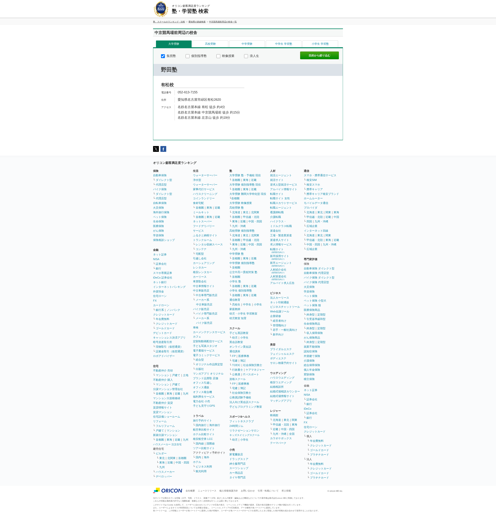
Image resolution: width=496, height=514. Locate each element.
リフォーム (160, 421)
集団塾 (171, 56)
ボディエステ (278, 358)
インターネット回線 (316, 230)
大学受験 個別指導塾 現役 (245, 184)
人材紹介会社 (278, 271)
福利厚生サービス (204, 396)
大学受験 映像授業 (240, 203)
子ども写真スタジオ (205, 345)
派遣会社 (275, 230)
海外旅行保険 (161, 212)
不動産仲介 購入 (163, 379)
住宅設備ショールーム (166, 416)
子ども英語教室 (238, 332)
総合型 (200, 359)
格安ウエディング (281, 382)
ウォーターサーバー (205, 175)
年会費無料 (162, 319)
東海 (169, 393)
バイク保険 (160, 189)
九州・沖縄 (239, 226)
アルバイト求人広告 (282, 283)
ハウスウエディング (282, 377)
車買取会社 (200, 281)
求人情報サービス (281, 244)
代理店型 (161, 184)
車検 (195, 327)
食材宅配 (198, 203)
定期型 (321, 314)
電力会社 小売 (201, 401)
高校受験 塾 (236, 207)
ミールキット (201, 212)
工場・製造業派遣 (281, 235)
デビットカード (162, 332)
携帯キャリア (315, 189)
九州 (185, 393)
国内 (198, 457)
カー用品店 (236, 472)
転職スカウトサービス (283, 203)
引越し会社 (200, 258)
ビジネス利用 (204, 466)
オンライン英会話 (240, 346)
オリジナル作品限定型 (209, 364)
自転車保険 (160, 203)
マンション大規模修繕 (166, 398)
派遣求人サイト (279, 240)
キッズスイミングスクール (244, 435)
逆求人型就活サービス (283, 184)
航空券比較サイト (204, 429)
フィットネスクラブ (241, 421)
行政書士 (237, 369)
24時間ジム (236, 425)
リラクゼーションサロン (244, 430)
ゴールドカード (165, 328)
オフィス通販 (201, 387)
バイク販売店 (201, 309)
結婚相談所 (277, 386)
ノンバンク (173, 309)
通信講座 (234, 351)
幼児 (235, 337)
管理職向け (279, 325)
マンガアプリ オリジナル (208, 373)
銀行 (158, 268)
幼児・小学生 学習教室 (243, 313)
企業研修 (275, 316)
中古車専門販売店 (206, 295)
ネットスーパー (202, 221)
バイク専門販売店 (206, 313)
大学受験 (173, 43)
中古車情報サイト (204, 286)
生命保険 (158, 221)
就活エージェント (281, 175)
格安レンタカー (202, 272)
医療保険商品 (312, 309)
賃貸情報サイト (162, 407)
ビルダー (161, 453)
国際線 (211, 443)
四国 (309, 221)
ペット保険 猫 (312, 305)
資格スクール (237, 379)
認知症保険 (310, 351)
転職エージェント (281, 207)
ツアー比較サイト (204, 448)
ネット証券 (160, 254)
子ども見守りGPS (204, 405)
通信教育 (234, 299)
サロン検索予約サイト (283, 362)
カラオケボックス (281, 438)
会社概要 (190, 490)
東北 (162, 458)
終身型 (311, 314)
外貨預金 (158, 291)
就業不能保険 (312, 346)
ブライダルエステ (281, 349)
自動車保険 (160, 175)
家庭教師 (234, 309)
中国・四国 (182, 462)
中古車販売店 (201, 290)
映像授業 (227, 56)
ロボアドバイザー (164, 356)
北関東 (171, 458)
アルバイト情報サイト (283, 189)
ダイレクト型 (164, 179)
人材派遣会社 (278, 277)
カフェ (197, 336)
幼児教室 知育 (237, 318)
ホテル (197, 461)
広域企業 (312, 226)
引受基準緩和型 (316, 319)
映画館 (274, 415)
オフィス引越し (202, 382)
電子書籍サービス (204, 350)
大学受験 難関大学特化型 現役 (247, 193)
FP (234, 356)
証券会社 (161, 263)
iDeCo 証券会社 (162, 277)
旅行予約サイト (202, 420)
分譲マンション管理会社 (168, 389)
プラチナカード (319, 454)
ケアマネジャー (255, 369)
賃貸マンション (162, 412)
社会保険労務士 (252, 365)
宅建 (235, 360)
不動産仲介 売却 (163, 370)
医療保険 (158, 226)
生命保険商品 (312, 323)
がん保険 (158, 230)
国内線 (200, 443)
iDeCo (307, 408)
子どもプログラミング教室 (245, 406)
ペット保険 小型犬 (315, 300)
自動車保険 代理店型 (316, 272)
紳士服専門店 (237, 463)
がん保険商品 (312, 337)
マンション (162, 375)
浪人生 (254, 56)
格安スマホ (313, 184)
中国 (336, 216)
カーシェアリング (204, 263)
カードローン (161, 305)
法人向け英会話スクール (244, 402)
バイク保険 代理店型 (316, 282)
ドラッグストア (238, 459)
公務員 (236, 374)
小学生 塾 (235, 281)
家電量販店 (236, 454)
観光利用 (201, 471)
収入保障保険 (315, 332)
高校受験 (210, 43)
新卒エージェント (281, 264)
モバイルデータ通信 (316, 203)
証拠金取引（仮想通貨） (171, 351)
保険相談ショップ (164, 240)
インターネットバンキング (169, 286)
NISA (156, 259)
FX (155, 300)
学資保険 (158, 235)
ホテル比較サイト (204, 434)
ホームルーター (313, 198)
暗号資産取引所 (162, 342)
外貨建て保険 (312, 356)
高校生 (236, 304)
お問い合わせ (248, 490)
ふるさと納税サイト (205, 235)
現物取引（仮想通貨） (169, 346)
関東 (294, 419)
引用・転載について (268, 490)
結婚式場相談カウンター (285, 391)
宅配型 (200, 253)
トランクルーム (202, 240)
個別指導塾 (198, 56)
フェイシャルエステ (282, 353)
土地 (185, 375)
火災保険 (158, 207)
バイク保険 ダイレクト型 (319, 277)
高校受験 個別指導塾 (242, 230)
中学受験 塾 (236, 253)
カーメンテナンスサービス (209, 332)
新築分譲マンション (165, 435)
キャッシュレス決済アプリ (169, 337)
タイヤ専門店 (237, 477)
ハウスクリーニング (205, 193)
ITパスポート (251, 374)
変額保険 (309, 374)
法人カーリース (279, 297)
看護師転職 (277, 212)
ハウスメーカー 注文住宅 (167, 444)
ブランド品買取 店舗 (205, 378)
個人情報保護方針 (228, 490)
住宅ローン (160, 295)
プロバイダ (310, 207)
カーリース (200, 276)
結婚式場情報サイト (282, 396)
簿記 (243, 360)
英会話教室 (236, 342)
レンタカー (200, 267)
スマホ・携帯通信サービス (320, 175)
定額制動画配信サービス (208, 341)
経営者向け (279, 320)
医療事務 (243, 356)
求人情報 (286, 490)
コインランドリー (204, 198)
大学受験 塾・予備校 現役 (245, 175)
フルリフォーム (165, 425)
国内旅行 (201, 425)
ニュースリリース (207, 490)
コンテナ (201, 249)
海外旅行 (214, 425)
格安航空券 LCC (203, 438)
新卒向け (278, 334)
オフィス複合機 (202, 392)
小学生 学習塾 (320, 43)
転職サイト (277, 193)
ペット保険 (160, 216)
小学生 (258, 304)
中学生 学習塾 (283, 43)
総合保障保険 (312, 365)
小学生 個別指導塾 (240, 290)
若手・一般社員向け (285, 329)
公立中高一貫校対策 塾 (243, 272)
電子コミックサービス (206, 355)
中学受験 (247, 43)
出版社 (200, 368)
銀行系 (160, 309)
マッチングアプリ (281, 400)
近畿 (177, 393)
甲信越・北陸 (251, 216)
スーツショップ (238, 468)
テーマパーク (278, 442)
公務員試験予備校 (240, 397)
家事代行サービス (204, 189)
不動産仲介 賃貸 (163, 402)
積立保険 (309, 379)
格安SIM (312, 179)
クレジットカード (164, 314)
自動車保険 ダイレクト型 (319, 268)
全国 (291, 433)
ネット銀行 (160, 282)
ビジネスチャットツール (285, 306)
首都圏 (160, 393)
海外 (206, 457)
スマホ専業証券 (162, 272)
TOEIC (236, 365)
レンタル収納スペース (209, 244)
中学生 (247, 304)
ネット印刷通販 (279, 302)
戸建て (176, 375)
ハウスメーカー (165, 471)
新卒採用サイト (279, 257)
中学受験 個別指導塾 (242, 263)
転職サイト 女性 (280, 198)
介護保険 (309, 360)
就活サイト (277, 179)
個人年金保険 (312, 369)
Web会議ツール (279, 311)
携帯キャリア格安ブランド (323, 193)
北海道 (236, 212)
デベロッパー (164, 476)
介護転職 (275, 216)
